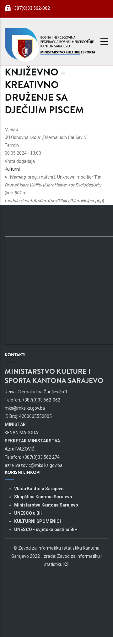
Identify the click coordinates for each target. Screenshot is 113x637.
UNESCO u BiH (29, 513)
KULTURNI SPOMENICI (37, 521)
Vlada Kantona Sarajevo (39, 488)
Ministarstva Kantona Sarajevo (46, 504)
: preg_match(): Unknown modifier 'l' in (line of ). (55, 188)
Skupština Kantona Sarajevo (43, 496)
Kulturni (12, 169)
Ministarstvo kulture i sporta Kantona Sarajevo (54, 376)
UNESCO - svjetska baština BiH (46, 529)
